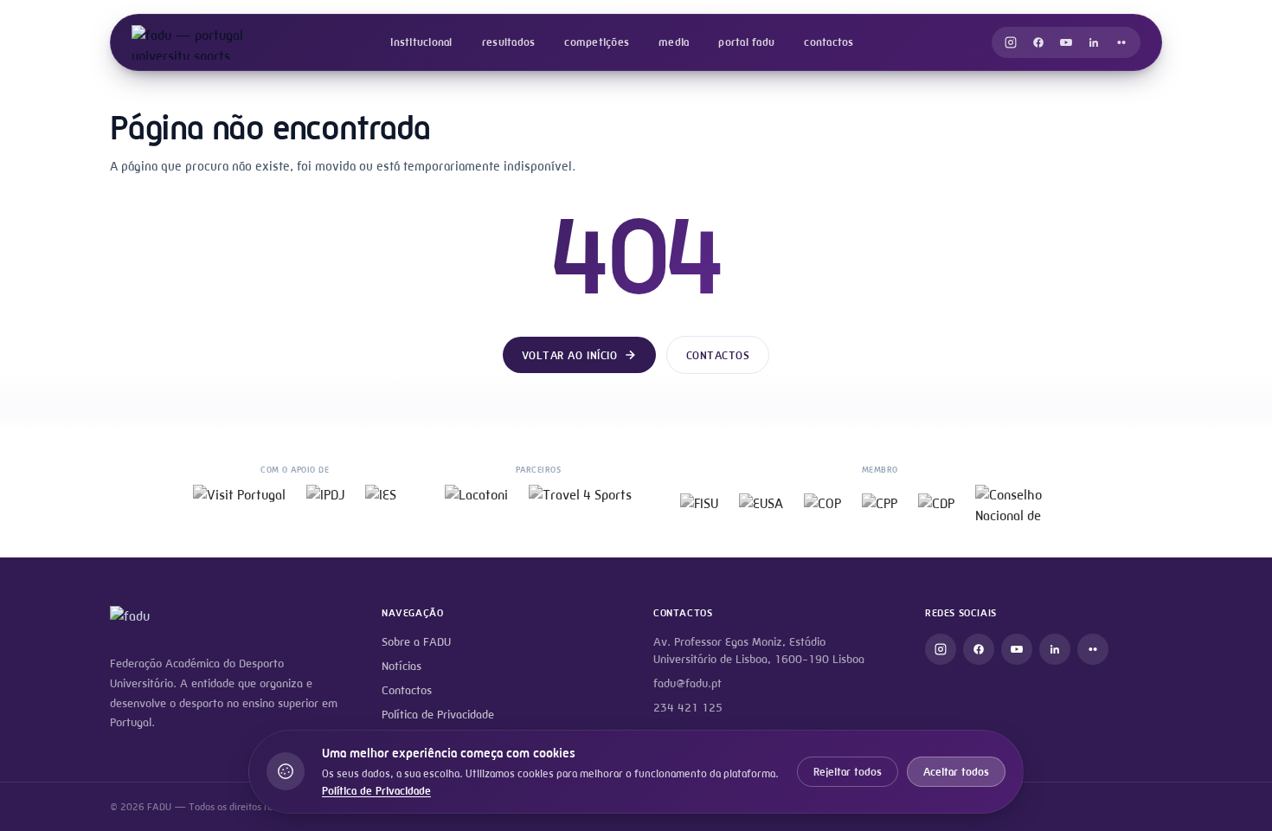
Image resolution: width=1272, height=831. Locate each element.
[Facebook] (1038, 42)
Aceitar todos (956, 771)
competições (596, 42)
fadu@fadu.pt (687, 683)
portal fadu (746, 42)
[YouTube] (1066, 42)
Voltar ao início (569, 355)
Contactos (718, 355)
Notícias (401, 666)
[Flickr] (1121, 42)
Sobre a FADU (416, 642)
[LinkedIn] (1094, 42)
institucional (421, 42)
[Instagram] (1011, 42)
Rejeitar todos (847, 771)
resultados (509, 42)
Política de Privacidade (438, 714)
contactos (828, 42)
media (673, 42)
